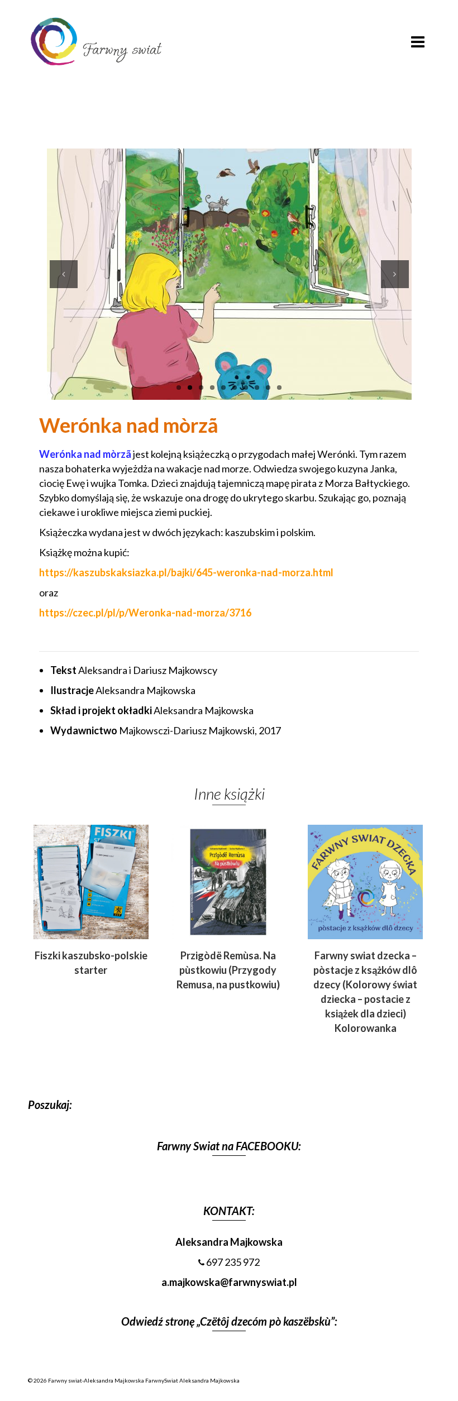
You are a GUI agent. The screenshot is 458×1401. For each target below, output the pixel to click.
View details (90, 882)
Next (395, 274)
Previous (64, 274)
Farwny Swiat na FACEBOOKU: (229, 1146)
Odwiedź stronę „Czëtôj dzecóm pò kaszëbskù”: (229, 1321)
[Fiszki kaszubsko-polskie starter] (209, 106)
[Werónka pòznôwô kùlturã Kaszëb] (249, 106)
